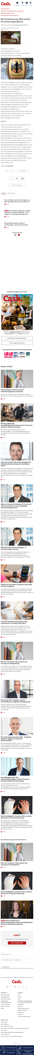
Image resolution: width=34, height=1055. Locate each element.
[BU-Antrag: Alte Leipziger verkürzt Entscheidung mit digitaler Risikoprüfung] (17, 689)
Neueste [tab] (3, 193)
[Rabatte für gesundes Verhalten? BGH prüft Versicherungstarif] (17, 573)
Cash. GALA (4, 1030)
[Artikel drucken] (17, 179)
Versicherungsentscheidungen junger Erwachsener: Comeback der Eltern (14, 622)
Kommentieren (17, 185)
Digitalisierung (5, 1004)
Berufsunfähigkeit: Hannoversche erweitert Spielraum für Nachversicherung (16, 817)
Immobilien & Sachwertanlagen (6, 1001)
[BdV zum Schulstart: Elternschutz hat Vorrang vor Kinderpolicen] (17, 651)
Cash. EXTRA (4, 1022)
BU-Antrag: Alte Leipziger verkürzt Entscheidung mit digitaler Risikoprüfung (15, 701)
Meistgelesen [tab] (11, 193)
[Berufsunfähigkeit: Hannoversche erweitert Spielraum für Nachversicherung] (17, 805)
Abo (19, 995)
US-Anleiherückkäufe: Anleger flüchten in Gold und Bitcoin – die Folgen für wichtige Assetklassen (17, 212)
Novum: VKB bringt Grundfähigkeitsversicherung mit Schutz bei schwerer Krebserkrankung (16, 425)
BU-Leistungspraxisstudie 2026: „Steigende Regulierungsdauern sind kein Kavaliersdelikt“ (16, 738)
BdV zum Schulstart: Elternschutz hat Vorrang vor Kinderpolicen (14, 662)
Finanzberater (5, 997)
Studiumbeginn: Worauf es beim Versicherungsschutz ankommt (12, 390)
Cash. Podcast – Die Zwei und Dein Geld (11, 1036)
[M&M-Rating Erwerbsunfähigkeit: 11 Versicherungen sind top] (17, 537)
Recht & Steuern (5, 1006)
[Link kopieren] (11, 179)
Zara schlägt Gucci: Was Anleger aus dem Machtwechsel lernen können (17, 201)
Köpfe (2, 1008)
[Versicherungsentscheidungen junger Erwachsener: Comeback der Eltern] (17, 610)
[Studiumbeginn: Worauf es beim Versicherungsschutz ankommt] (17, 379)
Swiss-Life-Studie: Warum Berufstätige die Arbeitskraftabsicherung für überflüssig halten (16, 464)
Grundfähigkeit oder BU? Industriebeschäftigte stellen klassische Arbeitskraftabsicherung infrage (15, 779)
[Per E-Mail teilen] (22, 179)
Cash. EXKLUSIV (5, 1024)
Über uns (20, 1014)
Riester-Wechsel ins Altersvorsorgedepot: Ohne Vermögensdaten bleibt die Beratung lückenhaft (17, 922)
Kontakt (20, 1006)
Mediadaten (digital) (23, 1008)
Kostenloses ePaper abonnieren (17, 338)
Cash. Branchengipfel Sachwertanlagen (12, 1032)
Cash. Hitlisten (5, 1034)
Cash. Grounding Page (24, 1016)
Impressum (21, 1004)
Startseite (22, 171)
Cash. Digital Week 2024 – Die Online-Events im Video (15, 1028)
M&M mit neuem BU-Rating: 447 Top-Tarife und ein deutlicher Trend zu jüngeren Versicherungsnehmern (16, 506)
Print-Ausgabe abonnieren (17, 343)
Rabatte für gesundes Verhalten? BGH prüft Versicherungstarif (16, 585)
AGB (19, 999)
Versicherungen (5, 995)
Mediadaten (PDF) (22, 1010)
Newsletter (21, 1012)
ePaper (20, 997)
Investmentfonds (6, 999)
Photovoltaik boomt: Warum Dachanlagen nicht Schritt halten (16, 224)
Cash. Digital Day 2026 (7, 1026)
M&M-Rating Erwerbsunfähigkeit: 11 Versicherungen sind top (14, 548)
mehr (7, 204)
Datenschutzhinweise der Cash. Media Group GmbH (25, 1001)
